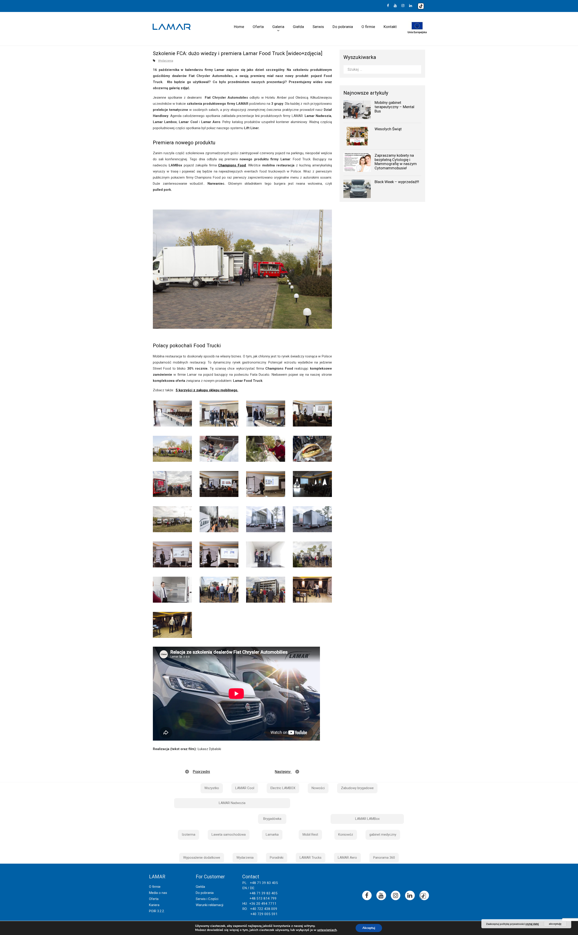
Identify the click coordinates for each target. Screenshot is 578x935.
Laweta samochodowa (229, 834)
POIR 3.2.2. (157, 911)
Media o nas (158, 893)
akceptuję (555, 924)
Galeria (278, 26)
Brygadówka (272, 819)
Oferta (258, 26)
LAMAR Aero (347, 858)
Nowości (318, 788)
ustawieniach (327, 930)
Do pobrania (343, 26)
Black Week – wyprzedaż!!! (397, 182)
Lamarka (272, 834)
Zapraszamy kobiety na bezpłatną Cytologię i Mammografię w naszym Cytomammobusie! (396, 161)
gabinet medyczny (382, 834)
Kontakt (390, 26)
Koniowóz (345, 834)
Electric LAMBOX (282, 788)
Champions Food (232, 165)
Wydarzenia (165, 60)
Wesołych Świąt (388, 129)
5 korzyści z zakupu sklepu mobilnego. (207, 390)
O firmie (368, 26)
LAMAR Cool (244, 788)
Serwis (318, 26)
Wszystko (211, 788)
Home (239, 26)
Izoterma (188, 834)
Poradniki (276, 858)
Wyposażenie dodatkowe (201, 858)
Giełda (298, 26)
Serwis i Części (207, 899)
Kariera (154, 905)
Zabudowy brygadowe (357, 788)
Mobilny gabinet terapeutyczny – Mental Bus (394, 106)
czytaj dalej (532, 924)
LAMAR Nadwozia (232, 803)
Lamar (171, 27)
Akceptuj (368, 928)
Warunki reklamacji (209, 905)
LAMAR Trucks (311, 858)
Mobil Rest (310, 834)
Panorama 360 (384, 858)
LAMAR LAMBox (367, 819)
